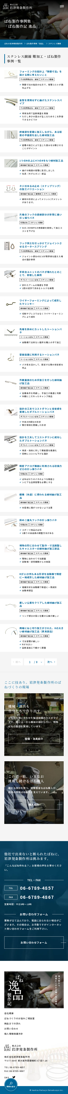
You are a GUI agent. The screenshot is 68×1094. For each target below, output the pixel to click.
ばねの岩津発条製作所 (13, 43)
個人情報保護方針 (13, 1033)
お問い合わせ (11, 1028)
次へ (49, 662)
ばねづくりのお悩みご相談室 (19, 1018)
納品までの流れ (12, 1023)
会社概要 (9, 1013)
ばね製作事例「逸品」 (35, 43)
